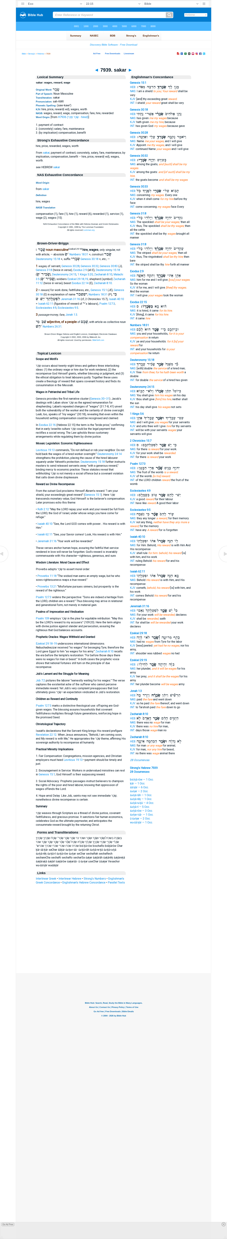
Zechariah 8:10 (103, 274)
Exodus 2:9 (80, 270)
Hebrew (40, 54)
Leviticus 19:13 (45, 450)
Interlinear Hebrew (70, 878)
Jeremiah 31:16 (70, 299)
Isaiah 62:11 (45, 303)
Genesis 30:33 (139, 186)
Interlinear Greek (46, 878)
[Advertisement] (113, 951)
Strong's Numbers (95, 878)
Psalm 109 (42, 618)
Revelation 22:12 (46, 734)
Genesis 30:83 (109, 266)
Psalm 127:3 (107, 303)
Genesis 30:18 (89, 259)
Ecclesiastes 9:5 (68, 307)
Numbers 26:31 (52, 326)
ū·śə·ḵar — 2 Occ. (140, 818)
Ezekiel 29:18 (138, 633)
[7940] (222, 562)
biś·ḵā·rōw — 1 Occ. (142, 779)
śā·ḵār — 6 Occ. (139, 787)
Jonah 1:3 (71, 314)
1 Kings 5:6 (137, 413)
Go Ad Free (7, 1224)
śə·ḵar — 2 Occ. (139, 791)
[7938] (4, 562)
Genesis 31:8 (44, 270)
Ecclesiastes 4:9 (46, 307)
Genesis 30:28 (70, 266)
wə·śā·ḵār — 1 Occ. (141, 822)
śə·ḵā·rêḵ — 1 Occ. (141, 799)
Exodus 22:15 (138, 302)
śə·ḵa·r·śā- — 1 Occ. (141, 814)
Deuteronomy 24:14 (109, 454)
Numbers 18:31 (78, 254)
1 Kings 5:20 (85, 274)
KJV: (133, 99)
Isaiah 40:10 (116, 299)
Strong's (31, 54)
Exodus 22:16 (47, 425)
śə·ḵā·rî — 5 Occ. (140, 807)
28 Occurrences (139, 760)
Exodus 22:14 (80, 283)
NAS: (133, 91)
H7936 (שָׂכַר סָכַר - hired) (73, 117)
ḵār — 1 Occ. (137, 783)
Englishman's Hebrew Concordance (84, 882)
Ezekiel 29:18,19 (77, 279)
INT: (132, 103)
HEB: (133, 87)
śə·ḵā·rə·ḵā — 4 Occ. (142, 803)
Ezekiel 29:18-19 (46, 643)
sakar (46, 152)
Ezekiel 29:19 (138, 660)
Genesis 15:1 (99, 290)
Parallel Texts (116, 882)
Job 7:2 (40, 680)
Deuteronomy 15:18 (48, 259)
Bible (24, 54)
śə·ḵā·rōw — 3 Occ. (141, 810)
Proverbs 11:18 (47, 576)
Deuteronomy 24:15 (64, 274)
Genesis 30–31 (99, 398)
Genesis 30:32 (90, 266)
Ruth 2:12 (43, 509)
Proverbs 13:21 (47, 586)
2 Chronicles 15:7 (140, 440)
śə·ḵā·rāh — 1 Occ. (141, 795)
